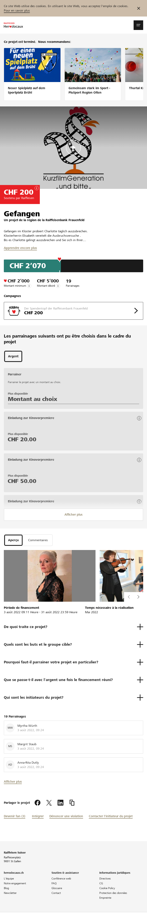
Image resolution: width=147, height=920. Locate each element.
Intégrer (38, 816)
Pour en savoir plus (17, 10)
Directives (105, 878)
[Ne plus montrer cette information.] (138, 8)
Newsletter (10, 892)
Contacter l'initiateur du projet (111, 816)
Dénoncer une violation (66, 816)
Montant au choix (32, 399)
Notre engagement (15, 883)
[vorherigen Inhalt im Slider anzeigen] (138, 597)
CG (101, 883)
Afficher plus (73, 514)
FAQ (54, 883)
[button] (138, 25)
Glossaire (56, 888)
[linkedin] (60, 803)
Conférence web (61, 878)
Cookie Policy (107, 888)
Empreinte (105, 897)
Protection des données (113, 892)
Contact (56, 892)
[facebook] (37, 803)
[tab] (13, 356)
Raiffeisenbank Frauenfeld (65, 220)
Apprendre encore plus (20, 248)
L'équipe (9, 878)
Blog (6, 888)
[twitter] (49, 803)
